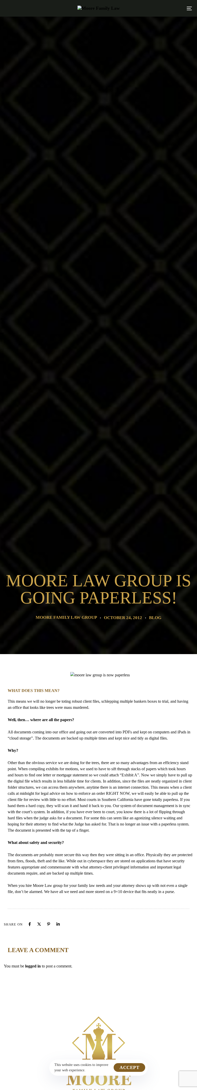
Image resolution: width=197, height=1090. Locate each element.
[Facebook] (30, 924)
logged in (33, 966)
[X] (39, 924)
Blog (155, 617)
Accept (129, 1067)
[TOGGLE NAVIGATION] (161, 8)
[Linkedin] (58, 924)
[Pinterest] (49, 924)
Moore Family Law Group (66, 617)
